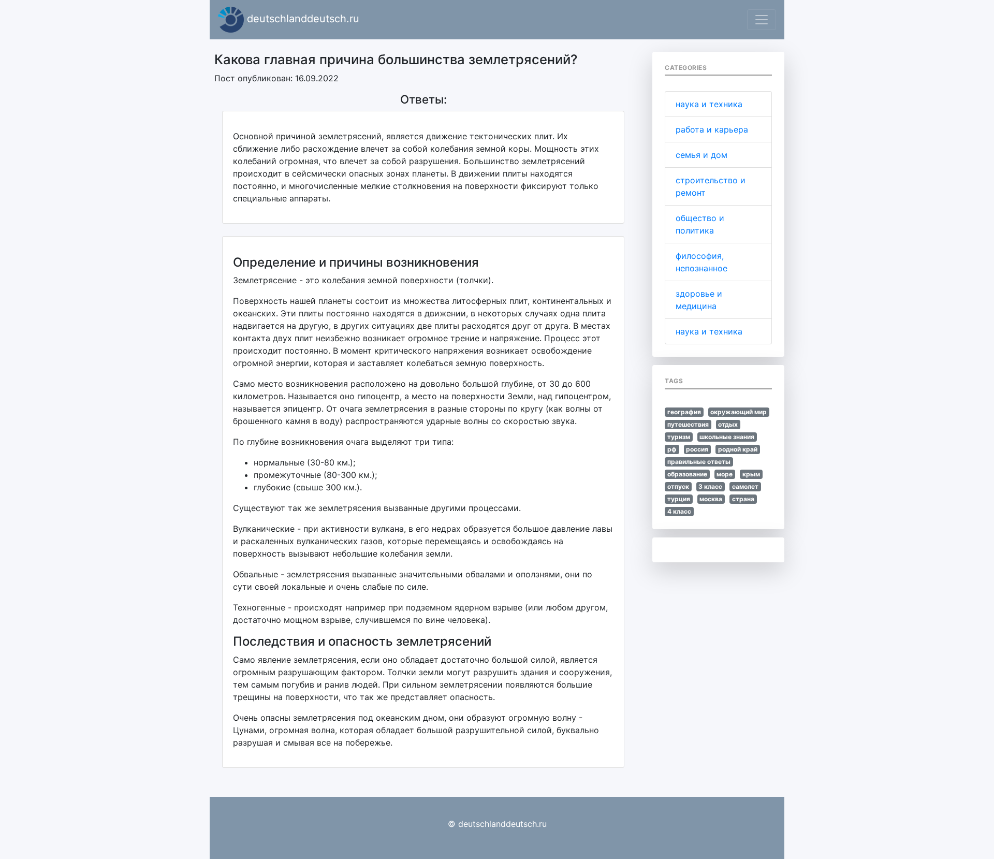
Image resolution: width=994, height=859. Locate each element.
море (725, 474)
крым (751, 474)
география (684, 412)
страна (743, 499)
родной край (737, 449)
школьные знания (726, 437)
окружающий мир (738, 412)
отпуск (678, 486)
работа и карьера (712, 129)
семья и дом (701, 155)
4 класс (679, 511)
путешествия (688, 424)
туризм (678, 437)
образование (687, 474)
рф (672, 449)
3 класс (710, 486)
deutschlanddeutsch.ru (301, 18)
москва (710, 499)
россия (697, 449)
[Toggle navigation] (761, 19)
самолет (745, 486)
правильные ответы (698, 461)
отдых (728, 424)
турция (678, 499)
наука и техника (709, 104)
